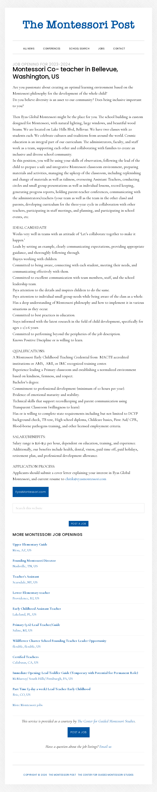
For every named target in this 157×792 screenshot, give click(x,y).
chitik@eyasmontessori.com (85, 479)
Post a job (78, 524)
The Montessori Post (78, 25)
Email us (105, 746)
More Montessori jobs (28, 705)
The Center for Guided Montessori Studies (106, 721)
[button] (134, 45)
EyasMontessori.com (31, 492)
